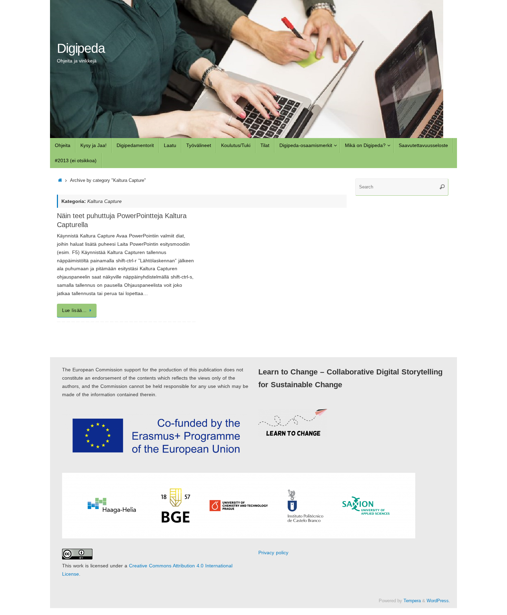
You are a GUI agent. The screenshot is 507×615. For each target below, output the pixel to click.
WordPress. (438, 600)
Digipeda (81, 48)
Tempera (412, 600)
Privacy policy (273, 552)
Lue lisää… (74, 310)
